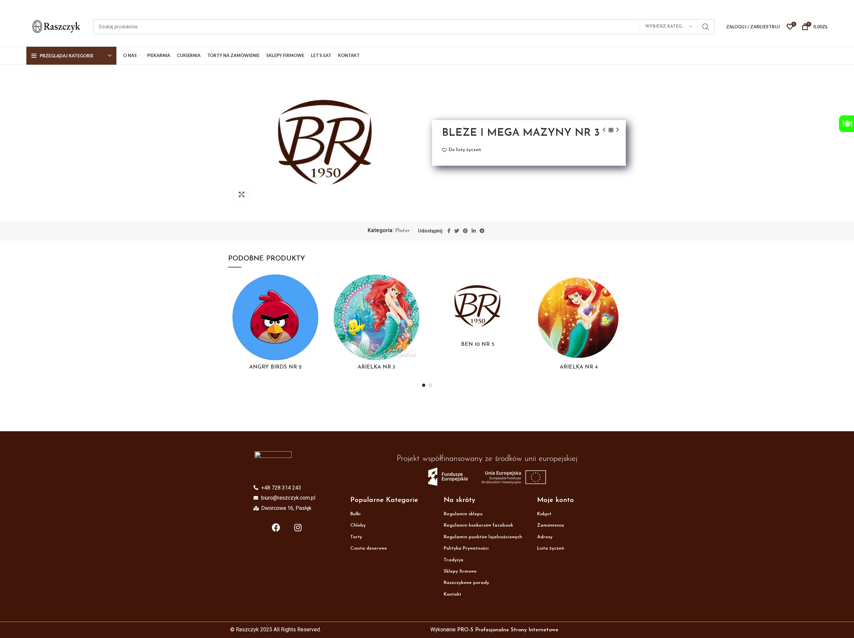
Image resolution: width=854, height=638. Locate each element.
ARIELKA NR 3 (376, 367)
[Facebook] (276, 527)
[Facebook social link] (448, 230)
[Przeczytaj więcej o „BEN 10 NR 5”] (519, 300)
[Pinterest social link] (465, 230)
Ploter (402, 230)
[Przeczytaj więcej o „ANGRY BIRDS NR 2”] (317, 300)
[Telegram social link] (482, 230)
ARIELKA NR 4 (579, 367)
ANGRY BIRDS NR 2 (275, 367)
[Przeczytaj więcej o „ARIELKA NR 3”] (418, 300)
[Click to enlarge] (241, 194)
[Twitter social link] (456, 230)
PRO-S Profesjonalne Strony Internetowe (507, 630)
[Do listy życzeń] (317, 285)
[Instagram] (298, 527)
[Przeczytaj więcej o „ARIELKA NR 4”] (620, 300)
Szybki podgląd (317, 315)
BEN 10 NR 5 (477, 344)
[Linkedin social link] (474, 230)
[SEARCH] (705, 26)
